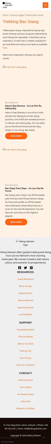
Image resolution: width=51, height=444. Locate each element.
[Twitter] (25, 267)
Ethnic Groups (25, 286)
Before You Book (25, 343)
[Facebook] (19, 267)
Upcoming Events (25, 307)
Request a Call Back (25, 408)
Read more (16, 136)
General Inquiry (25, 380)
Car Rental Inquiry (25, 394)
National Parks (25, 293)
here (5, 47)
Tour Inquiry (25, 387)
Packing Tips (25, 350)
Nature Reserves (25, 300)
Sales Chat (25, 401)
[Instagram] (31, 267)
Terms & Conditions (25, 364)
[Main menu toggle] (45, 5)
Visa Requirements (25, 329)
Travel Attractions (25, 279)
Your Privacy (25, 358)
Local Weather (25, 314)
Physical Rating (25, 336)
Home (5, 15)
